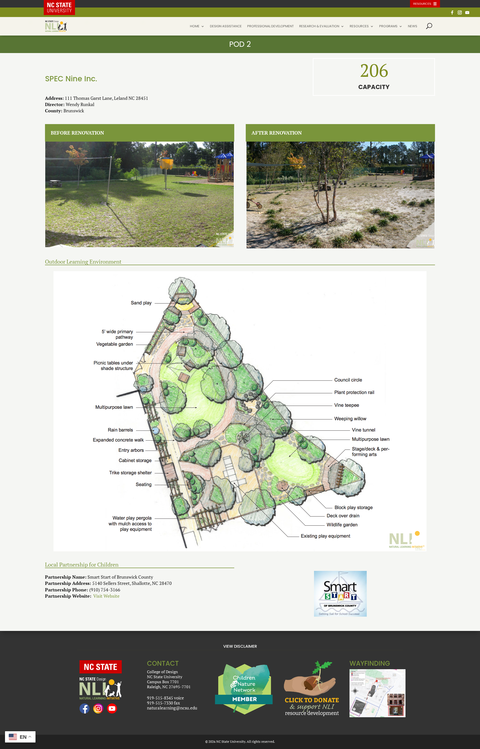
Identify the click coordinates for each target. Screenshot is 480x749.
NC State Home (63, 4)
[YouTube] (467, 14)
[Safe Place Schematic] (240, 411)
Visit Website (106, 596)
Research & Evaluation (319, 27)
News (412, 27)
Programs (388, 27)
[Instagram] (460, 14)
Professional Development (270, 27)
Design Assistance (226, 27)
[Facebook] (452, 14)
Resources (422, 3)
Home (195, 27)
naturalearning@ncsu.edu (172, 708)
